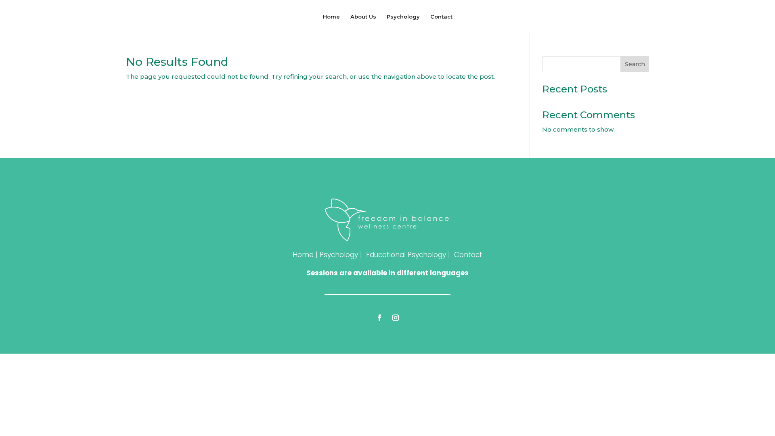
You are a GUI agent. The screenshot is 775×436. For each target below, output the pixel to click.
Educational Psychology (406, 255)
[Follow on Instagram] (395, 317)
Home (331, 17)
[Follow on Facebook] (379, 317)
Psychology (403, 17)
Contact (441, 17)
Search (635, 64)
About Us (363, 17)
